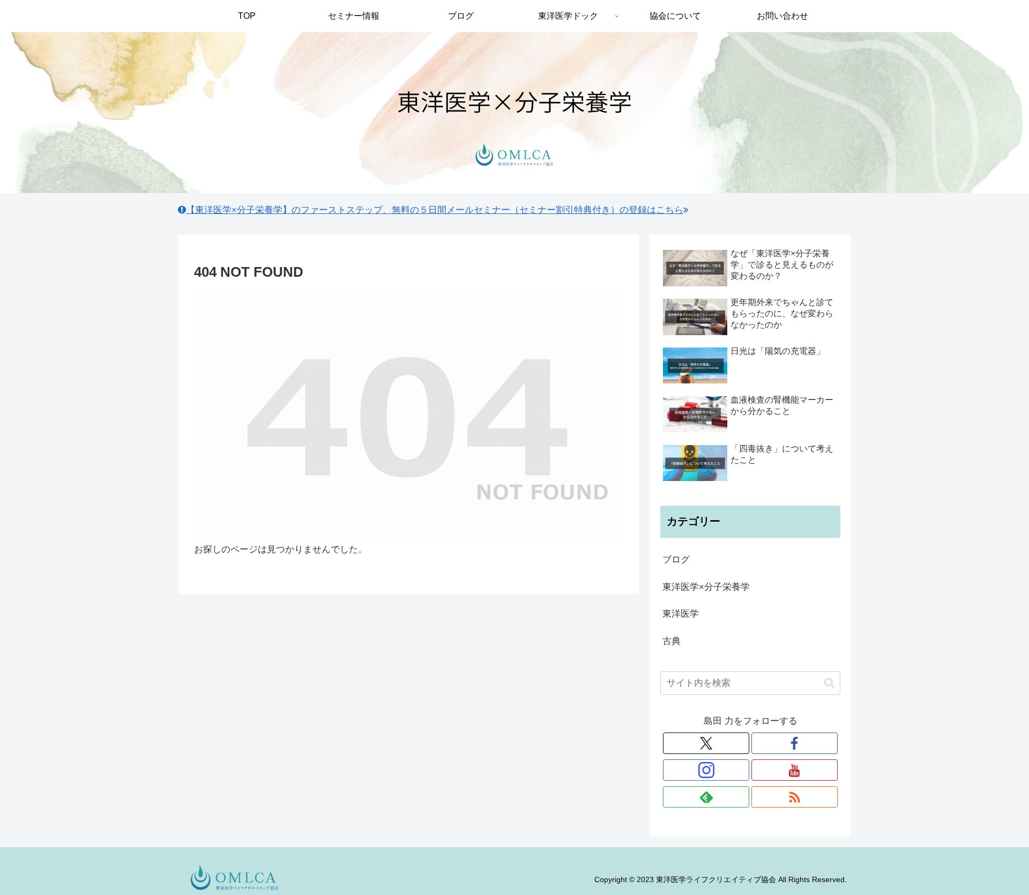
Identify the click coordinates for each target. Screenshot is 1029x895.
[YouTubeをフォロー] (794, 770)
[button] (829, 683)
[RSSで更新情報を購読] (794, 797)
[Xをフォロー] (706, 743)
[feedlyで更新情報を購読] (706, 797)
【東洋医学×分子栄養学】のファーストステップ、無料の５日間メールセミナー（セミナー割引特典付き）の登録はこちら (434, 210)
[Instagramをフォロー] (706, 770)
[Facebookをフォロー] (794, 743)
